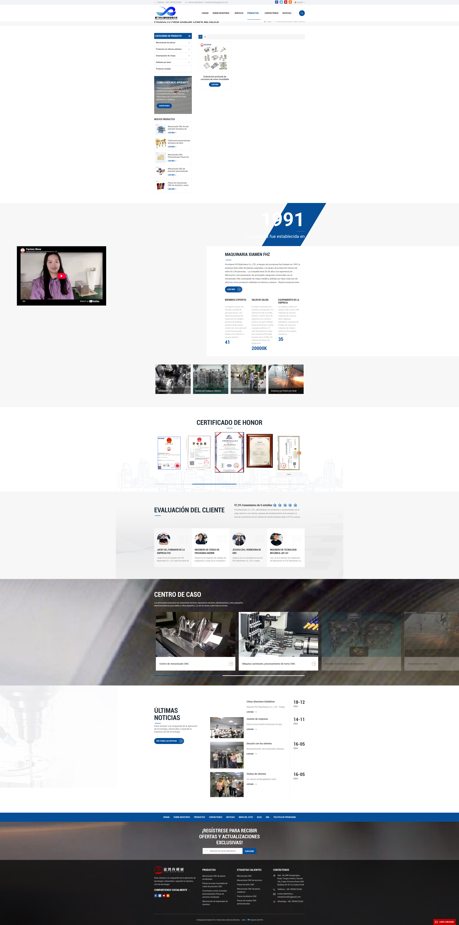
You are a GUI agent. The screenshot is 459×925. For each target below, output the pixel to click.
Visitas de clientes (256, 773)
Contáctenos (271, 13)
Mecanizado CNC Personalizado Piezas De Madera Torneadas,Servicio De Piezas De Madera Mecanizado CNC (178, 156)
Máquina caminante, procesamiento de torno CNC (268, 663)
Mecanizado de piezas (165, 42)
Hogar (205, 13)
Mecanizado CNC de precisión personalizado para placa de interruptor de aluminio (178, 170)
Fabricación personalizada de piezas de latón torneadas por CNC (179, 141)
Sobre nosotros (221, 13)
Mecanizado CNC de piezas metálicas (248, 890)
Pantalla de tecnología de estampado (345, 663)
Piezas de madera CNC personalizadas (246, 902)
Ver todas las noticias (166, 741)
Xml (268, 817)
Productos (253, 13)
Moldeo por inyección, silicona (208, 391)
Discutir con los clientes (259, 743)
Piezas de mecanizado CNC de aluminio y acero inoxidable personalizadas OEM (179, 184)
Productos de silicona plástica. (169, 49)
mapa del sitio (246, 817)
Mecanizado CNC (165, 391)
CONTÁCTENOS (164, 106)
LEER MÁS (171, 133)
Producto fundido (163, 69)
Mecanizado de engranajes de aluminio (215, 903)
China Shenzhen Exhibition (261, 701)
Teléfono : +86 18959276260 (169, 2)
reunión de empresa (257, 718)
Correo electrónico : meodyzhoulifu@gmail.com (208, 2)
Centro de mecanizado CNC (174, 663)
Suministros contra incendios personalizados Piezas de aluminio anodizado (214, 894)
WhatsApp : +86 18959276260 (290, 901)
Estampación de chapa (165, 56)
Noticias (286, 13)
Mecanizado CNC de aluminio (249, 880)
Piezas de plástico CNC (247, 896)
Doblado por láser (163, 62)
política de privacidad (285, 817)
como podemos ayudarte (173, 82)
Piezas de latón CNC (245, 884)
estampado (238, 391)
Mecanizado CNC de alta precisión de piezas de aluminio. (178, 127)
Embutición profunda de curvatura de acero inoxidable (215, 77)
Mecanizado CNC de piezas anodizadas (213, 877)
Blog (259, 817)
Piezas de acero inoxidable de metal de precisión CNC (214, 885)
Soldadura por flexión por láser (284, 391)
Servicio (239, 13)
